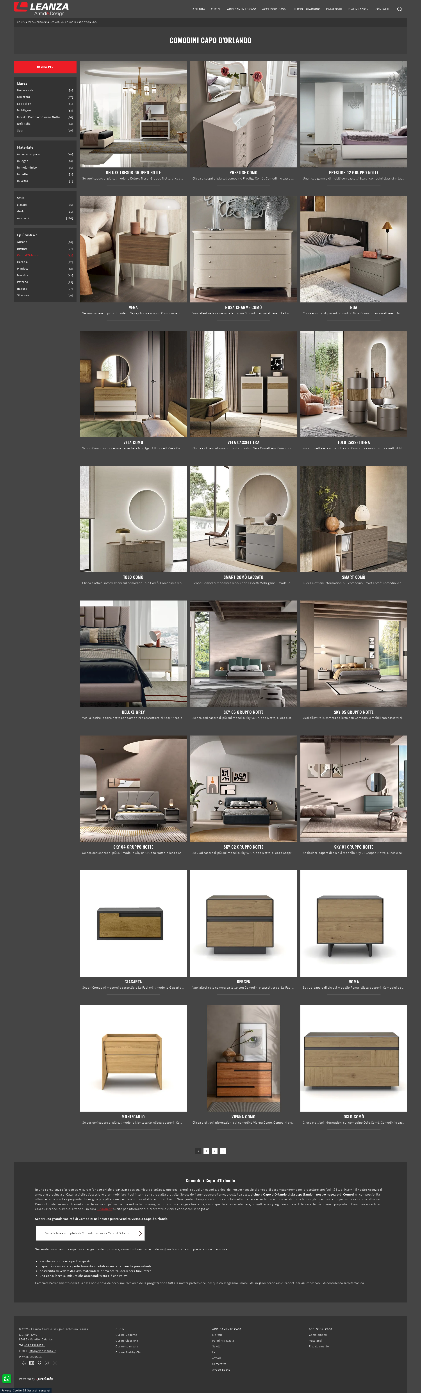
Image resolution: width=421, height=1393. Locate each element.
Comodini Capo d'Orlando (80, 22)
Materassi (315, 1341)
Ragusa (22, 289)
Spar (20, 130)
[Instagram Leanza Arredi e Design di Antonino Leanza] (53, 1363)
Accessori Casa (274, 9)
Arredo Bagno (221, 1370)
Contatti (382, 9)
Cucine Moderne (126, 1335)
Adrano (22, 242)
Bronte (22, 249)
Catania (22, 262)
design (21, 211)
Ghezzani (23, 97)
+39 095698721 (34, 1345)
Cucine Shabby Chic (129, 1352)
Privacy (6, 1390)
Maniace (23, 268)
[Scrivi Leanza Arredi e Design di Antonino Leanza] (30, 1362)
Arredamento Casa (241, 9)
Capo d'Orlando (28, 255)
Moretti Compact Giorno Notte (38, 117)
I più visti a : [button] (27, 235)
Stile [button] (21, 197)
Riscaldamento (319, 1346)
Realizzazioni (358, 9)
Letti (215, 1352)
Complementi (318, 1335)
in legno (23, 161)
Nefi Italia (24, 124)
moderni (23, 218)
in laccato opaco (28, 154)
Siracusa (23, 295)
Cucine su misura (127, 1346)
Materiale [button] (25, 147)
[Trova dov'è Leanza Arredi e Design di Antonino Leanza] (38, 1362)
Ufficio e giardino (306, 9)
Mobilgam (24, 110)
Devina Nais (25, 90)
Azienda (199, 9)
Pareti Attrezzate (223, 1341)
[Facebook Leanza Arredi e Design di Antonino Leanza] (46, 1363)
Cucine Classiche (127, 1341)
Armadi (217, 1358)
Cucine (216, 9)
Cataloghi (334, 9)
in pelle (22, 174)
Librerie (217, 1335)
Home (20, 22)
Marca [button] (22, 83)
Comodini (57, 22)
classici (22, 205)
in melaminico (27, 167)
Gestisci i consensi (38, 1390)
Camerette (219, 1364)
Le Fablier (24, 104)
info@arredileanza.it (42, 1351)
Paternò (22, 282)
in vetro (22, 181)
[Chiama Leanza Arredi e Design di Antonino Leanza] (22, 1362)
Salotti (216, 1346)
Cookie (17, 1390)
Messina (22, 275)
